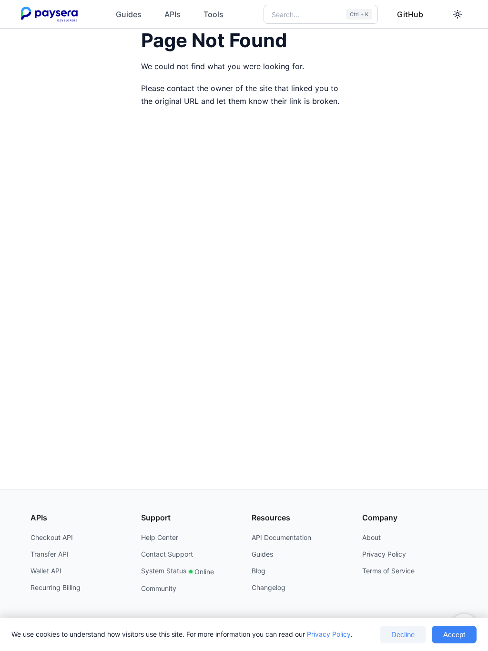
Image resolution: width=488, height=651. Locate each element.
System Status (177, 571)
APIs (172, 14)
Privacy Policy (329, 634)
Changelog (268, 587)
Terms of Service (388, 571)
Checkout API (51, 537)
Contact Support (167, 554)
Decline (403, 635)
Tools (213, 14)
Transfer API (49, 554)
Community (158, 588)
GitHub (410, 14)
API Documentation (281, 537)
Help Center (159, 537)
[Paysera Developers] (51, 14)
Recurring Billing (55, 587)
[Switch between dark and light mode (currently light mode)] (457, 14)
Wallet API (45, 571)
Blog (258, 571)
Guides (129, 14)
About (371, 537)
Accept (454, 635)
